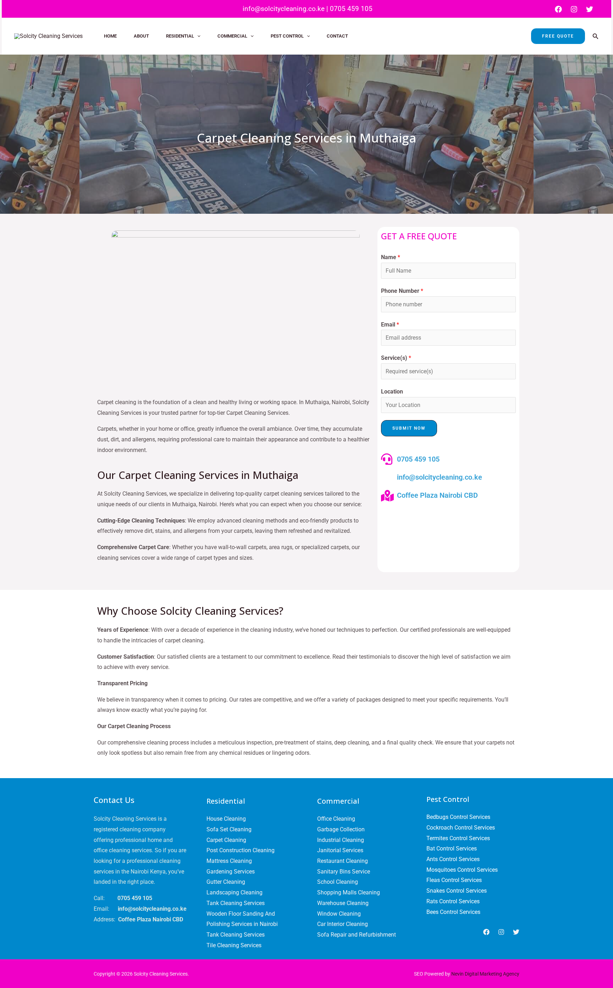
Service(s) (396, 358)
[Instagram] (574, 9)
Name (390, 257)
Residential (180, 36)
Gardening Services (230, 871)
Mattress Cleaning (229, 861)
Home (110, 36)
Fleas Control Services (454, 880)
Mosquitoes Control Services (462, 869)
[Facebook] (558, 9)
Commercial (232, 36)
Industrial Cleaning (340, 840)
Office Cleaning (336, 818)
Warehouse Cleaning (343, 903)
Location (392, 391)
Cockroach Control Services (460, 827)
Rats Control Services (453, 901)
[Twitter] (589, 9)
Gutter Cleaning (225, 881)
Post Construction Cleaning (240, 850)
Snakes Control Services (456, 890)
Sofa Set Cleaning (229, 829)
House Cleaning (226, 818)
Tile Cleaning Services (233, 945)
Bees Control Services (453, 912)
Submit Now (409, 428)
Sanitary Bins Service (343, 871)
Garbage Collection (341, 829)
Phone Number (402, 291)
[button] (197, 36)
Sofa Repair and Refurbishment (356, 934)
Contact (337, 36)
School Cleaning (337, 881)
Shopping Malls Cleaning (348, 892)
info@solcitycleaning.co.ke (283, 9)
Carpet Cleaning (226, 840)
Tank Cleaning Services (235, 903)
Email (390, 324)
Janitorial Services (340, 850)
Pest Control (287, 36)
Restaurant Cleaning (342, 861)
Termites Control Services (458, 838)
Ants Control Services (453, 859)
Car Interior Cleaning (342, 924)
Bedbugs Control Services (458, 817)
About (141, 36)
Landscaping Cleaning (234, 892)
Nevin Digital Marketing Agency (485, 974)
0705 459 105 (351, 9)
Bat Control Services (451, 848)
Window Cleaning (339, 913)
